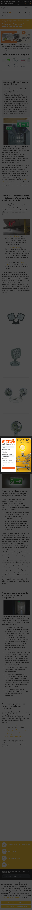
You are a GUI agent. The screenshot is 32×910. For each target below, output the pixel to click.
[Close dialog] (30, 439)
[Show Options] (13, 456)
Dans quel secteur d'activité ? (7, 454)
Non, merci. (8, 470)
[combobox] (8, 456)
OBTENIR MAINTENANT (8, 467)
